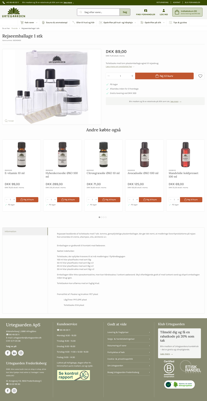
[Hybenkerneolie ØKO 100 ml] (62, 154)
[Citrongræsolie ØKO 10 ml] (103, 154)
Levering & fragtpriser (118, 332)
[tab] (99, 217)
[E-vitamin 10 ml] (21, 154)
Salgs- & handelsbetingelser (121, 339)
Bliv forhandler (192, 2)
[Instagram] (21, 353)
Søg (125, 12)
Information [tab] (10, 231)
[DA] (13, 12)
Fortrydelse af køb (116, 352)
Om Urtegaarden (115, 365)
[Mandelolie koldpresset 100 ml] (185, 154)
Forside (15, 28)
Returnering (163, 2)
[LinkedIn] (14, 353)
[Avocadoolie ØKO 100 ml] (144, 154)
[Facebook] (7, 353)
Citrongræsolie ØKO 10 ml (103, 173)
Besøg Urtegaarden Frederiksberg (123, 372)
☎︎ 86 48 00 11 (13, 334)
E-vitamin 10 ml (15, 173)
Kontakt (176, 2)
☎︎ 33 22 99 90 (13, 384)
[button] (29, 22)
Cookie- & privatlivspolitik (120, 359)
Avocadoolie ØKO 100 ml (143, 173)
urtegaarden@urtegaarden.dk (27, 337)
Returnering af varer (116, 345)
